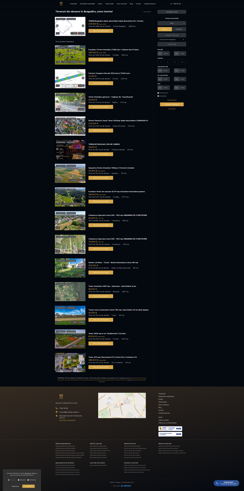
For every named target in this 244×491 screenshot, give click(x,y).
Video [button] (75, 33)
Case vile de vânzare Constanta (98, 457)
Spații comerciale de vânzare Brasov (168, 448)
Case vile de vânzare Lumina (97, 453)
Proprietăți (73, 3)
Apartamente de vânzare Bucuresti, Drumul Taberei (69, 453)
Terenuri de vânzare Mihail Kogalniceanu (135, 448)
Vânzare (164, 29)
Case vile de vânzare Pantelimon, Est (100, 450)
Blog (131, 3)
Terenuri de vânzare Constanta (132, 457)
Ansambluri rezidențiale (87, 3)
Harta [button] (82, 33)
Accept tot (28, 486)
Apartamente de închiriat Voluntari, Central (67, 472)
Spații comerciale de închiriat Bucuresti (134, 465)
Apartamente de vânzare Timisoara (65, 450)
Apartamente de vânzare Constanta (65, 448)
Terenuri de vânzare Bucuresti (132, 446)
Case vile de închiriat (97, 463)
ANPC (160, 417)
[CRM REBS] (126, 486)
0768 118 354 (177, 3)
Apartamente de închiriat (64, 463)
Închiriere (179, 29)
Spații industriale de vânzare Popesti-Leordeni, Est (172, 453)
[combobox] (172, 23)
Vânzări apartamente (63, 443)
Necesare (13, 480)
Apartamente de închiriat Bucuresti (65, 465)
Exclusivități (162, 96)
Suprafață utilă (163, 66)
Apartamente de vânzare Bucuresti (65, 446)
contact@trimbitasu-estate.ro (69, 412)
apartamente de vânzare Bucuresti (95, 380)
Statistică (23, 480)
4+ (182, 62)
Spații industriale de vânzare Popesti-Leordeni (170, 450)
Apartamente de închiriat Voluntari (65, 467)
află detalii (28, 473)
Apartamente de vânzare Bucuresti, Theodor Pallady (69, 455)
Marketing (32, 480)
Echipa (100, 3)
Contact (138, 3)
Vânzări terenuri (130, 443)
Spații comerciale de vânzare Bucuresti (169, 446)
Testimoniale (109, 3)
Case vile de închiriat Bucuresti (98, 465)
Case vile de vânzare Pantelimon (99, 448)
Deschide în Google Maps (67, 420)
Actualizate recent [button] (172, 12)
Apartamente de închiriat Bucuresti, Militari (67, 470)
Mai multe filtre (172, 100)
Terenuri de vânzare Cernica (131, 453)
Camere (160, 58)
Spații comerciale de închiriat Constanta (135, 467)
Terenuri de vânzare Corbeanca (132, 450)
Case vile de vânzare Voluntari (98, 455)
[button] (57, 25)
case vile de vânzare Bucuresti (73, 380)
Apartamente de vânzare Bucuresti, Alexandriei (68, 457)
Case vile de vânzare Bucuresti (98, 446)
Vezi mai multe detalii (100, 31)
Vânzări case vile (96, 443)
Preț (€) (160, 49)
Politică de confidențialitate (167, 423)
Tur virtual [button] (74, 62)
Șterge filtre (172, 108)
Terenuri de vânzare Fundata (132, 455)
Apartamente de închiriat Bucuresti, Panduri (67, 474)
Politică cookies (163, 420)
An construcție (163, 75)
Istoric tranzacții (122, 3)
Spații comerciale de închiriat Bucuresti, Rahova (137, 470)
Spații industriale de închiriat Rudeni (134, 472)
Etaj (159, 83)
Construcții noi (163, 93)
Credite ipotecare (150, 3)
